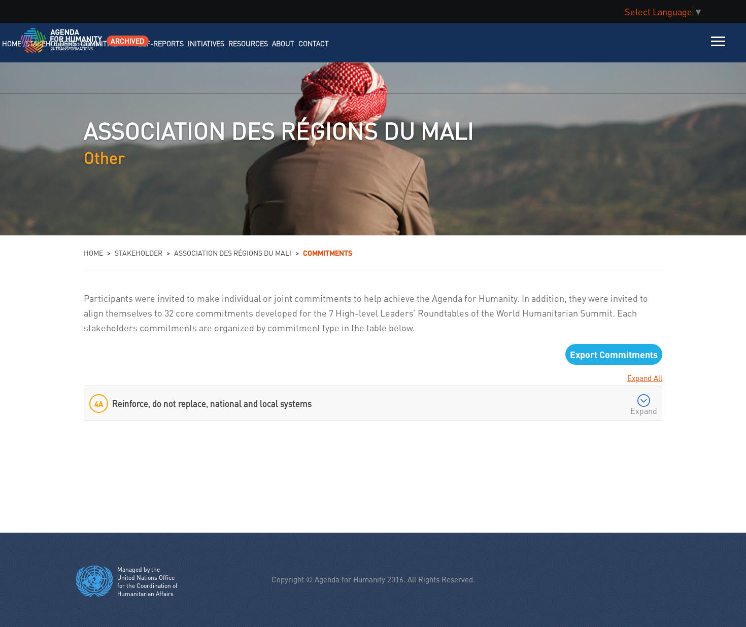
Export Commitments (614, 354)
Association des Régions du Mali (232, 252)
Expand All (644, 378)
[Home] (49, 47)
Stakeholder (138, 252)
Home (93, 252)
